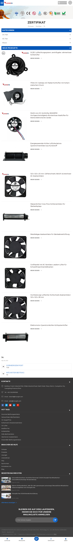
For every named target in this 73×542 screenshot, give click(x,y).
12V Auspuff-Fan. (6, 420)
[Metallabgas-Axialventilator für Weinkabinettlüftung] (15, 247)
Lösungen (4, 455)
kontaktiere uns (6, 466)
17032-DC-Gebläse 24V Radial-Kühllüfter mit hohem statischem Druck (49, 84)
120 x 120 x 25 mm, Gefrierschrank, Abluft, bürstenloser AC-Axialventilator (50, 175)
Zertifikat (39, 26)
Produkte (4, 452)
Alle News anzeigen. (8, 502)
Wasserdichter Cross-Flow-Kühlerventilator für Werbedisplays (47, 205)
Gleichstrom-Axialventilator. (9, 437)
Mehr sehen (34, 58)
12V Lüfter (4, 425)
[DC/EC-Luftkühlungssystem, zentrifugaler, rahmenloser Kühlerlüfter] (15, 65)
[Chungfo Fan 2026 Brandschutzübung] (6, 495)
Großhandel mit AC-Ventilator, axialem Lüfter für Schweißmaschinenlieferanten (48, 266)
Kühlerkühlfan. (5, 431)
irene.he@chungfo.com (16, 396)
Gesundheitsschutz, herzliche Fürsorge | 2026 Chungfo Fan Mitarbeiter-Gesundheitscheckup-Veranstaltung (36, 478)
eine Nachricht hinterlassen (36, 538)
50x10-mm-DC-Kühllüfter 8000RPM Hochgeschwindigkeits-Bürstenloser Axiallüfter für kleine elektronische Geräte (49, 115)
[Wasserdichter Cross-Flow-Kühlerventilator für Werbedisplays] (15, 217)
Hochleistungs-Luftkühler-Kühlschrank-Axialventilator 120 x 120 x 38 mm (50, 296)
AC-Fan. (5, 39)
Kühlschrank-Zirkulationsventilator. (11, 423)
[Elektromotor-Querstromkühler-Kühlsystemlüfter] (15, 338)
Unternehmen (5, 458)
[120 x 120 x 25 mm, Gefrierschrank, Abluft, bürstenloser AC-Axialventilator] (15, 186)
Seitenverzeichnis (7, 534)
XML (15, 534)
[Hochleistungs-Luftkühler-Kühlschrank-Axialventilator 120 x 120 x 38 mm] (15, 308)
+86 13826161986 (12, 392)
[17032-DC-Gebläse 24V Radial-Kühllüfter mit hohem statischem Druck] (15, 96)
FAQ (2, 460)
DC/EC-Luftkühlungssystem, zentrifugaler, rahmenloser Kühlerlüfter (50, 54)
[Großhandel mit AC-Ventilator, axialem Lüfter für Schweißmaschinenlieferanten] (15, 277)
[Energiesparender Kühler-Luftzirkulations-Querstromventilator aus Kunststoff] (15, 156)
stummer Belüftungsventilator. (10, 414)
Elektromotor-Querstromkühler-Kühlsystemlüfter (49, 325)
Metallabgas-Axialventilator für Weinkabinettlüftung (49, 234)
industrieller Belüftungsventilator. (11, 439)
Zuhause (31, 26)
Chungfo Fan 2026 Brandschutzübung (24, 493)
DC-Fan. (5, 34)
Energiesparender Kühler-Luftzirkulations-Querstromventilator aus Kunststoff (46, 144)
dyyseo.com (10, 532)
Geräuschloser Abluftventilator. (10, 417)
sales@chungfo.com (15, 401)
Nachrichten (5, 463)
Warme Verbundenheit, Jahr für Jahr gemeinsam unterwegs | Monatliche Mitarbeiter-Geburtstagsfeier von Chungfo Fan (40, 486)
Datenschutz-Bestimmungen (27, 534)
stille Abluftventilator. (7, 434)
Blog (2, 469)
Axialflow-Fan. (5, 428)
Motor (4, 43)
